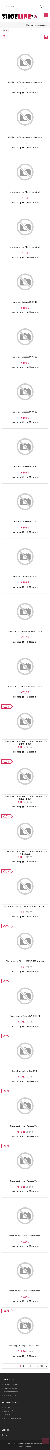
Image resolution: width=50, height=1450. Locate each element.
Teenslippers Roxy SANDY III (25, 1071)
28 (4, 30)
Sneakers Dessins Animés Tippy (25, 1126)
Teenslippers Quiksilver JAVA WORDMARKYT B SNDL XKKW (25, 742)
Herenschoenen (10, 1388)
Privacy (7, 1415)
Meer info (33, 92)
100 (41, 1366)
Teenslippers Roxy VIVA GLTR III (25, 1016)
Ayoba (27, 1443)
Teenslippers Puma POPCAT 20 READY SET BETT (25, 906)
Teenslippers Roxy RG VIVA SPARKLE (25, 1345)
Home (29, 25)
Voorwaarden (9, 1411)
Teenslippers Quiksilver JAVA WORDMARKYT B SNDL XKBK (25, 852)
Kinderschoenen (41, 25)
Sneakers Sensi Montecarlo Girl (25, 192)
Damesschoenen (11, 1384)
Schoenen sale (10, 1395)
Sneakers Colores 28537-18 (25, 357)
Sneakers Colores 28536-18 (25, 302)
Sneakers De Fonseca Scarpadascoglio (25, 82)
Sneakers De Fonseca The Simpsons (25, 1235)
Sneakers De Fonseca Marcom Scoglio (25, 631)
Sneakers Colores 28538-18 (25, 412)
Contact (7, 1407)
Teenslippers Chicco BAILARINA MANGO (25, 961)
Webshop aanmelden (13, 1418)
